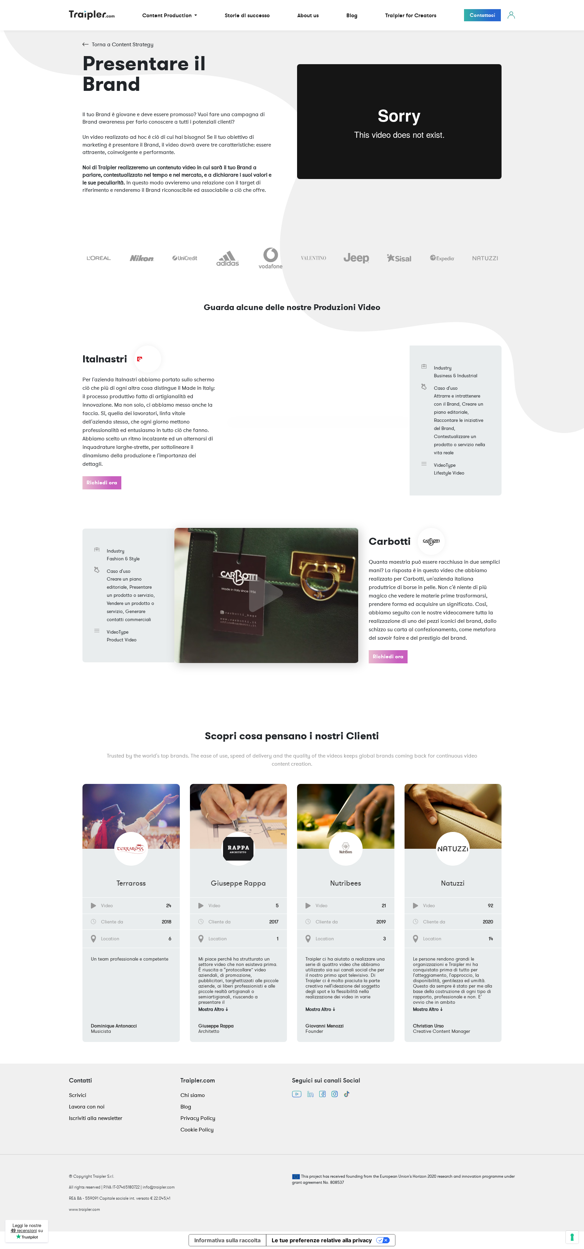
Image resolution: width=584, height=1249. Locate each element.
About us (308, 15)
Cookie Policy (197, 1129)
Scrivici (77, 1095)
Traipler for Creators (410, 15)
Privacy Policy (197, 1118)
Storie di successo (247, 15)
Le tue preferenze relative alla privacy (322, 1240)
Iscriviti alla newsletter (95, 1118)
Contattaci (482, 15)
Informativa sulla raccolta (227, 1240)
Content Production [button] (167, 15)
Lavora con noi (86, 1106)
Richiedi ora (102, 482)
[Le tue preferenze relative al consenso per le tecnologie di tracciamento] (572, 1237)
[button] (131, 1010)
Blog (352, 15)
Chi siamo (192, 1095)
